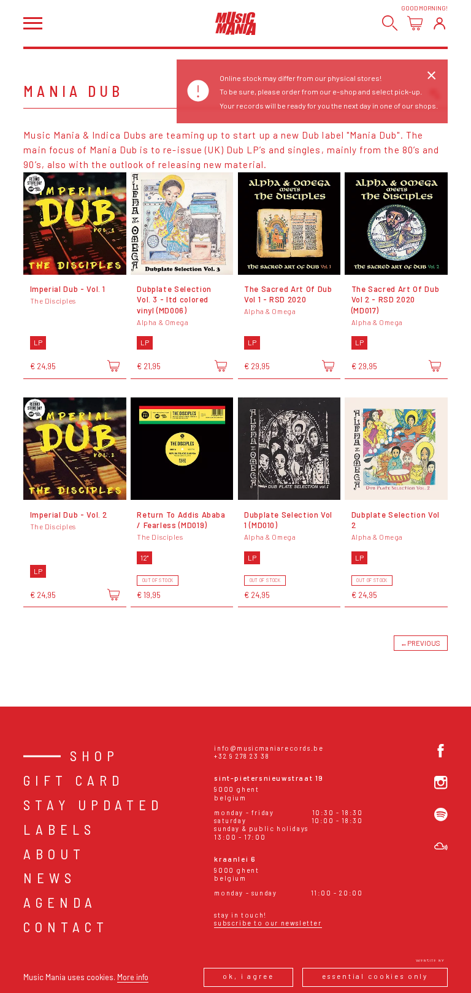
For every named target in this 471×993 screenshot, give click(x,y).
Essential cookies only (375, 976)
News (49, 877)
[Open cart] (415, 23)
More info (132, 977)
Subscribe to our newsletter (267, 923)
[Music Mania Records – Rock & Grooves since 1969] (235, 23)
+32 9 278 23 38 (241, 756)
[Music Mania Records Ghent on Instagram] (441, 782)
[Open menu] (32, 23)
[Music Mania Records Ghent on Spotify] (441, 814)
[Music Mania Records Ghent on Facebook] (441, 750)
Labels (59, 829)
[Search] (389, 23)
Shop (94, 755)
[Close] (431, 75)
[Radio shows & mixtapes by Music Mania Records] (441, 846)
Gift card (73, 780)
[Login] (439, 23)
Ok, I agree (248, 976)
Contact (66, 926)
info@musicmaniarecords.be (268, 748)
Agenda (60, 902)
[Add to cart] (113, 365)
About (54, 853)
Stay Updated (93, 804)
